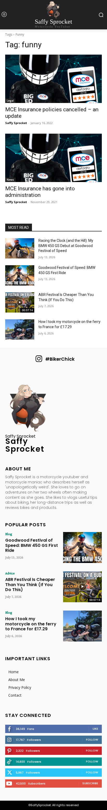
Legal (10, 100)
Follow (92, 739)
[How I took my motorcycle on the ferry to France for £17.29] (19, 329)
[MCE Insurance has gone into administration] (53, 158)
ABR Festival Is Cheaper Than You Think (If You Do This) (30, 584)
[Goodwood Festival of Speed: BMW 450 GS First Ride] (19, 275)
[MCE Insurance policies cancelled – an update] (53, 79)
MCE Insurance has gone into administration (40, 191)
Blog (8, 534)
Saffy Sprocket (16, 123)
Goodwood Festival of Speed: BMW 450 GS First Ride (31, 545)
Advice (10, 573)
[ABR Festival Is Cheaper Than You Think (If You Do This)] (19, 302)
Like (95, 729)
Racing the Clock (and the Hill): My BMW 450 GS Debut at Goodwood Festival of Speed (65, 245)
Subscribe (90, 783)
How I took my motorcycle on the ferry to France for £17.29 (30, 624)
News (10, 180)
